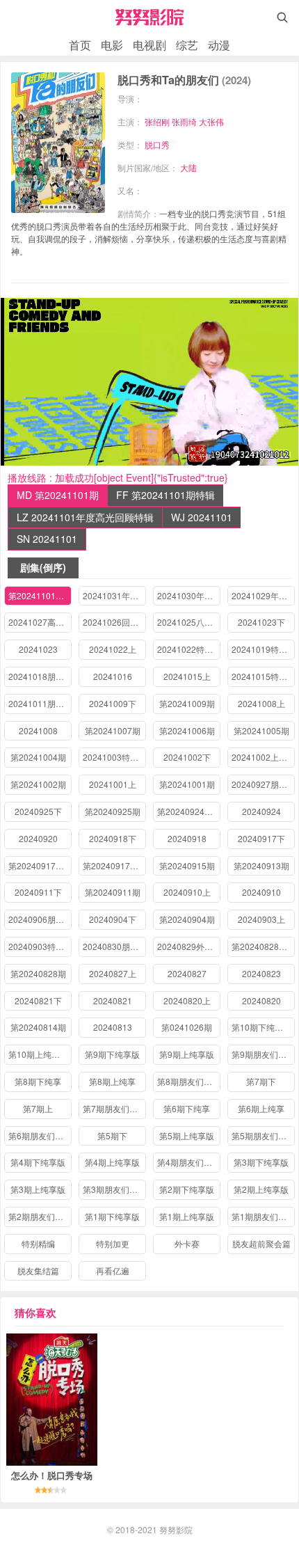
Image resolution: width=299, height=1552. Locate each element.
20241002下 (187, 757)
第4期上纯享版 (112, 1162)
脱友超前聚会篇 (261, 1243)
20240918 (187, 838)
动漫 (219, 45)
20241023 (38, 649)
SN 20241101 (47, 539)
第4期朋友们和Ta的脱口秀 (188, 1162)
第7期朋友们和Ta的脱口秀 (114, 1108)
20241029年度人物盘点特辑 (263, 595)
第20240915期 (187, 865)
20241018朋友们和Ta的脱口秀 (40, 676)
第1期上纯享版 (186, 1216)
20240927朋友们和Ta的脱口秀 (263, 784)
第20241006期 (187, 730)
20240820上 (187, 1000)
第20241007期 (112, 730)
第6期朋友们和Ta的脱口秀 (40, 1135)
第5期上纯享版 (186, 1135)
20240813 (112, 1027)
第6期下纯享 (186, 1108)
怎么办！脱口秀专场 (51, 1475)
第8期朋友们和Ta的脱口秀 (188, 1081)
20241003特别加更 (114, 757)
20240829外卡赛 (188, 946)
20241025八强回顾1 (188, 622)
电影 (112, 45)
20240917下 (261, 838)
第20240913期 (261, 865)
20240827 (187, 973)
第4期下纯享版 (37, 1162)
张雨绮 (184, 121)
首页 (80, 45)
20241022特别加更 (188, 649)
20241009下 (112, 703)
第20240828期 (38, 973)
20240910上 (187, 892)
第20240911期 (112, 892)
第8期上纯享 (112, 1081)
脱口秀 (157, 144)
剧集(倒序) (43, 567)
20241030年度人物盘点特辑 (188, 595)
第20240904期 (187, 919)
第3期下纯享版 (261, 1162)
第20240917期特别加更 (114, 865)
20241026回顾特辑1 (114, 622)
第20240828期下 (263, 946)
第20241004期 (38, 757)
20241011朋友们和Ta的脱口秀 (40, 703)
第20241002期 (38, 784)
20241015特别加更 (263, 676)
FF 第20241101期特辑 (165, 495)
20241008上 (261, 703)
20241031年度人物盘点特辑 (114, 595)
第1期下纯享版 (112, 1216)
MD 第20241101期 (58, 495)
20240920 (38, 838)
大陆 (188, 167)
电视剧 (149, 45)
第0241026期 (186, 1027)
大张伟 (211, 121)
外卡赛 (187, 1243)
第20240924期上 (188, 811)
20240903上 (261, 919)
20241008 (38, 730)
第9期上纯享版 (186, 1054)
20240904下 (112, 919)
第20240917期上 (40, 865)
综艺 (187, 45)
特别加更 (112, 1243)
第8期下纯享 (38, 1081)
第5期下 (112, 1135)
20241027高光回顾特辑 (40, 622)
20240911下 (38, 892)
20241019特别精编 (263, 649)
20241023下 (261, 622)
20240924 (261, 811)
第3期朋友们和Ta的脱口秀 (114, 1189)
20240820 (261, 1000)
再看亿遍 (112, 1270)
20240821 (112, 1000)
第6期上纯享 (261, 1108)
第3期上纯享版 (37, 1189)
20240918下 (112, 838)
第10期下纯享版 (261, 1027)
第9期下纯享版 (112, 1054)
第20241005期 (261, 730)
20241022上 (112, 649)
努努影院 (176, 1529)
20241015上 (187, 676)
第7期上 (38, 1108)
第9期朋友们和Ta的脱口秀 (263, 1054)
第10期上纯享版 (38, 1054)
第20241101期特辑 (40, 595)
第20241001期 (187, 784)
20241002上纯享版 (263, 757)
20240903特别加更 (40, 946)
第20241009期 (187, 703)
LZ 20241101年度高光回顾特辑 (85, 517)
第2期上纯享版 (261, 1189)
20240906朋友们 (40, 919)
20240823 (261, 973)
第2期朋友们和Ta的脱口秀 (40, 1216)
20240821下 (38, 1000)
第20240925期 (112, 811)
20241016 (112, 676)
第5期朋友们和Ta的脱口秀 (263, 1135)
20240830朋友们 (114, 946)
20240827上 (112, 973)
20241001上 (112, 784)
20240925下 (38, 811)
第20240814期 (38, 1027)
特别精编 (38, 1243)
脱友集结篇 (38, 1270)
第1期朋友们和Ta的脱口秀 (263, 1216)
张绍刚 (157, 121)
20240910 (261, 892)
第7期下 (261, 1081)
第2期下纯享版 (186, 1189)
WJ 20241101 (201, 517)
